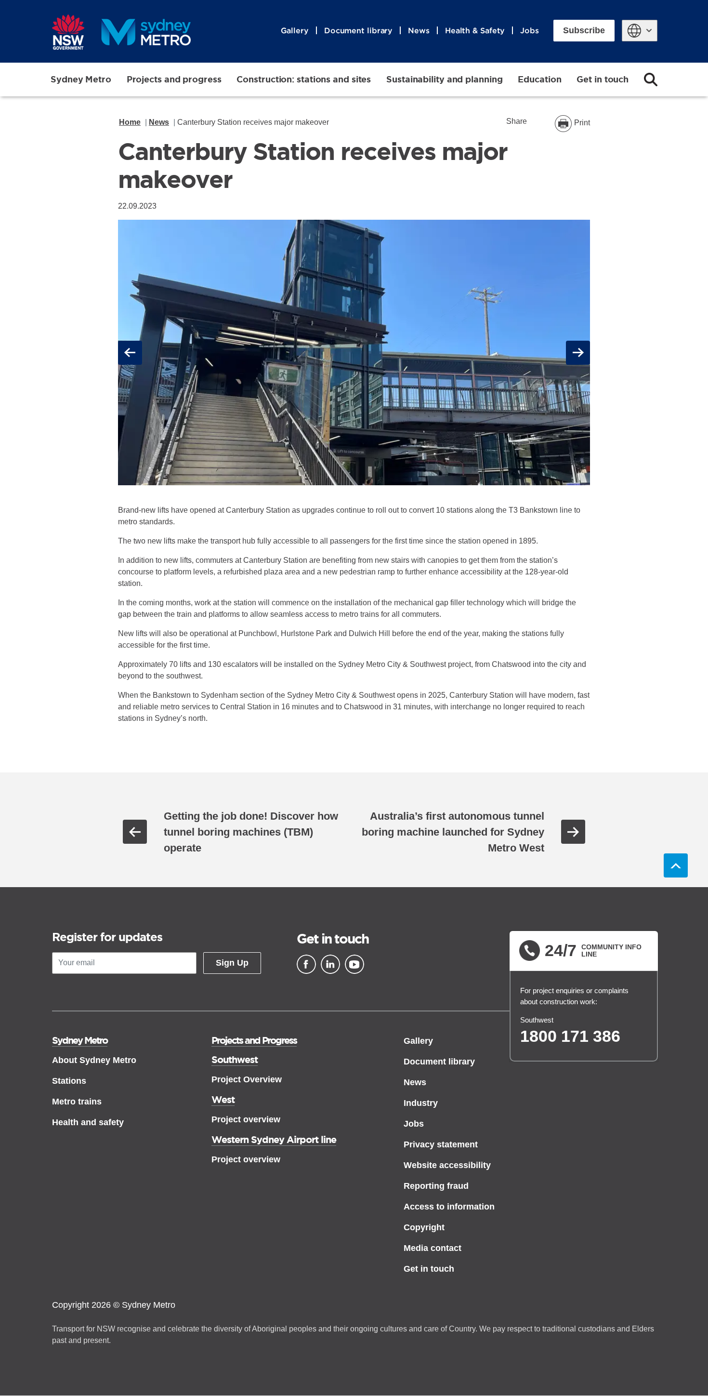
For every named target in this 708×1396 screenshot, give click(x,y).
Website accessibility (447, 1165)
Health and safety (88, 1122)
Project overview (245, 1119)
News (419, 30)
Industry (421, 1103)
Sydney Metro (81, 79)
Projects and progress (174, 79)
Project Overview (246, 1079)
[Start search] (650, 79)
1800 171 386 (570, 1036)
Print (582, 123)
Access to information (449, 1206)
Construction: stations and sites (303, 79)
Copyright (424, 1227)
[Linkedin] (330, 964)
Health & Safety (475, 30)
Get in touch (603, 79)
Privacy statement (441, 1144)
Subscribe (584, 30)
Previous (131, 352)
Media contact (432, 1248)
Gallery (295, 30)
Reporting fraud (436, 1186)
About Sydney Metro (94, 1060)
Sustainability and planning (444, 79)
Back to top (676, 865)
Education (539, 79)
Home (130, 122)
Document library (358, 30)
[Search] (650, 79)
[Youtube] (354, 964)
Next (578, 352)
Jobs (529, 30)
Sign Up (232, 963)
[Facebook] (306, 964)
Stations (69, 1081)
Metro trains (77, 1101)
